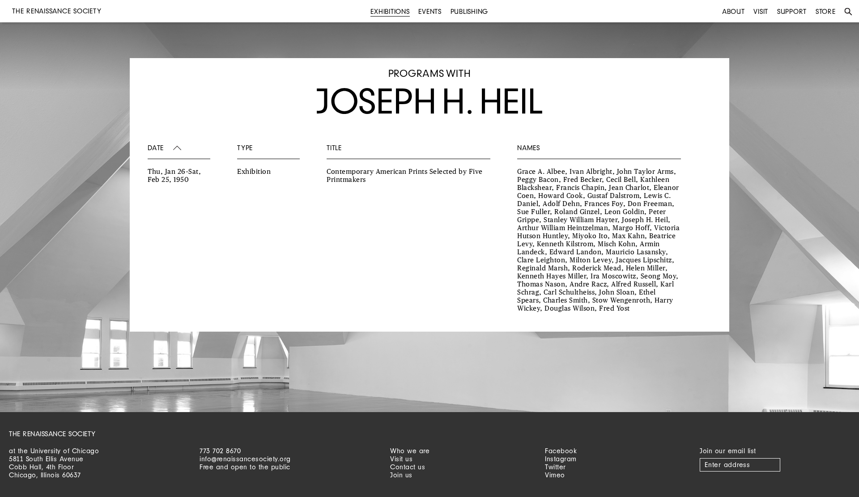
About (733, 11)
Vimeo (555, 475)
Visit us (401, 459)
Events (430, 11)
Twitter (555, 467)
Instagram (561, 459)
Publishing (470, 11)
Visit (760, 11)
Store (826, 11)
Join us (401, 475)
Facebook (561, 450)
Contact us (407, 467)
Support (792, 11)
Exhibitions (389, 11)
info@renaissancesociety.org (245, 459)
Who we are (410, 450)
